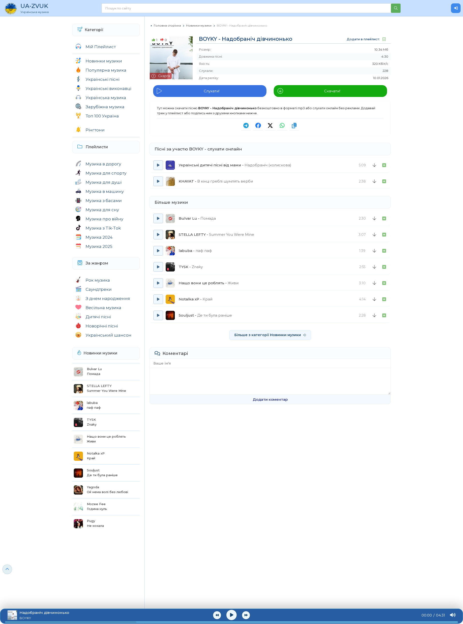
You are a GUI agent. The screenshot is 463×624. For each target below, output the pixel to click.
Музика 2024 (99, 237)
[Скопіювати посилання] (294, 125)
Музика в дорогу (103, 164)
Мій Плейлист (101, 46)
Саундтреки (99, 289)
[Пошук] (396, 8)
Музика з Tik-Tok (103, 228)
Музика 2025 (99, 246)
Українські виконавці (108, 88)
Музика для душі (104, 182)
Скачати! (332, 91)
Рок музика (98, 280)
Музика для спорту (106, 173)
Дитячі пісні (98, 316)
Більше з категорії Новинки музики (267, 335)
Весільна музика (103, 307)
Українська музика (106, 97)
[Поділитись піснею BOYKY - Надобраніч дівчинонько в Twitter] (270, 125)
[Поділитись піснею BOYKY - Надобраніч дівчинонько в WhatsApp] (282, 125)
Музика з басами (104, 200)
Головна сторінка (167, 25)
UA (34, 8)
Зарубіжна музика (105, 106)
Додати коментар (270, 399)
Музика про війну (104, 219)
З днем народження (108, 298)
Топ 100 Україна (102, 116)
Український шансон (108, 335)
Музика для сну (102, 209)
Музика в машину (105, 191)
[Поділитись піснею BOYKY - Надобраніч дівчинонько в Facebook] (258, 125)
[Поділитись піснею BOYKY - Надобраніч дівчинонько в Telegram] (246, 125)
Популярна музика (106, 70)
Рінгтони (95, 130)
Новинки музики (104, 61)
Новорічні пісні (102, 326)
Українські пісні (102, 79)
